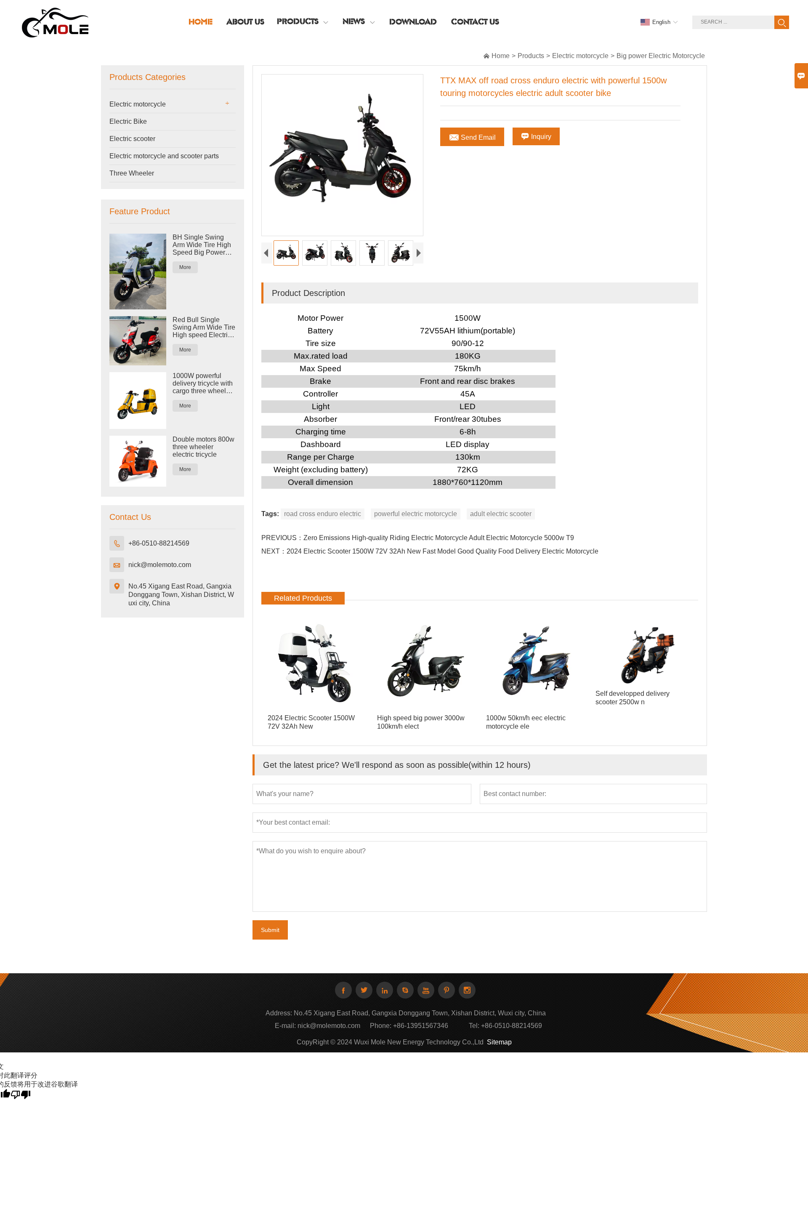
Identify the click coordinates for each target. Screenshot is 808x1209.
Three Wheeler (131, 173)
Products (531, 55)
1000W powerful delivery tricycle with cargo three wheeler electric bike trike (203, 383)
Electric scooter (132, 138)
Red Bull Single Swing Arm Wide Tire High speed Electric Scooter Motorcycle (204, 327)
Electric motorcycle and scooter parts (164, 156)
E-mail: (285, 1025)
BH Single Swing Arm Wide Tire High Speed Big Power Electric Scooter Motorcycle (202, 245)
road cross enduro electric (322, 513)
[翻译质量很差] (21, 1094)
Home (501, 55)
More (185, 267)
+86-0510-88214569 (158, 543)
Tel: (474, 1025)
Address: (279, 1013)
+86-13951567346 (420, 1025)
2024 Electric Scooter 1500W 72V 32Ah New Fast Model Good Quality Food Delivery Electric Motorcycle (442, 551)
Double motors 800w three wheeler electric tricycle (203, 447)
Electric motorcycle (580, 55)
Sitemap (499, 1042)
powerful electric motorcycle (415, 513)
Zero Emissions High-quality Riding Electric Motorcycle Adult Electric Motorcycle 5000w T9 (438, 537)
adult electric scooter (501, 513)
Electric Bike (128, 121)
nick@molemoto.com (159, 564)
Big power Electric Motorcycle (661, 55)
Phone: (380, 1025)
